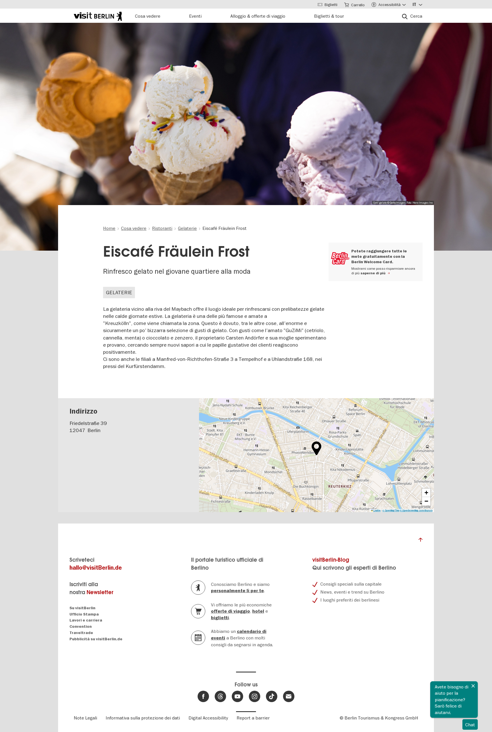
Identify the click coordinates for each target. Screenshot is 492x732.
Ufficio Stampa (84, 614)
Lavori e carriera (85, 620)
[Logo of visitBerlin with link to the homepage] (97, 15)
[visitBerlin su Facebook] (203, 696)
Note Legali (85, 718)
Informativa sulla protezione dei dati (143, 718)
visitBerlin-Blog (330, 560)
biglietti (220, 618)
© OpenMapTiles (390, 510)
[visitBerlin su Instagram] (254, 696)
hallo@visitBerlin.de (95, 567)
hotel (258, 611)
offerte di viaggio (230, 611)
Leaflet (377, 510)
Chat (470, 724)
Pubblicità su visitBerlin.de (95, 639)
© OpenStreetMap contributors (416, 510)
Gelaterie (119, 292)
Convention (80, 626)
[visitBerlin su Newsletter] (288, 696)
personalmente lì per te (237, 591)
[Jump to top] (421, 541)
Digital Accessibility (208, 718)
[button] (316, 448)
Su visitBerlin (82, 608)
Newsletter (100, 592)
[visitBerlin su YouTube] (237, 696)
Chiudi (473, 686)
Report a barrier (253, 718)
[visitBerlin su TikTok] (271, 696)
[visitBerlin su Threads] (220, 696)
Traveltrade (81, 632)
